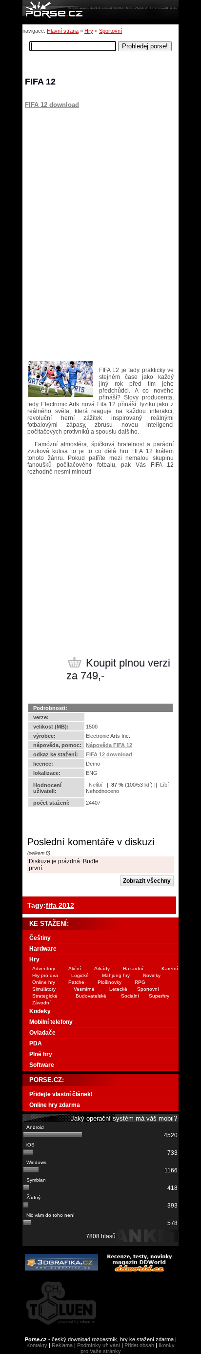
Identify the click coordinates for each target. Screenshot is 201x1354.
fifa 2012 (60, 905)
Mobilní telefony (51, 1022)
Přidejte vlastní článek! (61, 1094)
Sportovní (110, 31)
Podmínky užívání (98, 1345)
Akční (74, 968)
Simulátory (44, 989)
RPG (140, 982)
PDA (35, 1043)
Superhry (159, 996)
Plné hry (40, 1054)
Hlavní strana (63, 31)
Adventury (43, 968)
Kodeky (40, 1011)
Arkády (102, 968)
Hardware (43, 948)
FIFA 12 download (52, 104)
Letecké (118, 989)
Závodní (41, 1002)
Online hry (43, 982)
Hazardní (133, 968)
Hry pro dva (45, 975)
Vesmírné (84, 989)
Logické (80, 975)
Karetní (169, 968)
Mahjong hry (116, 975)
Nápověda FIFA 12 (109, 745)
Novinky (152, 975)
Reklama (62, 1345)
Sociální (130, 996)
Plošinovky (109, 982)
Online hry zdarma (54, 1105)
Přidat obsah (139, 1345)
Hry (88, 31)
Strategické (45, 996)
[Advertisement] (86, 169)
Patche (76, 982)
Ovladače (42, 1032)
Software (41, 1065)
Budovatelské (91, 996)
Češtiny (40, 938)
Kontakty (36, 1345)
